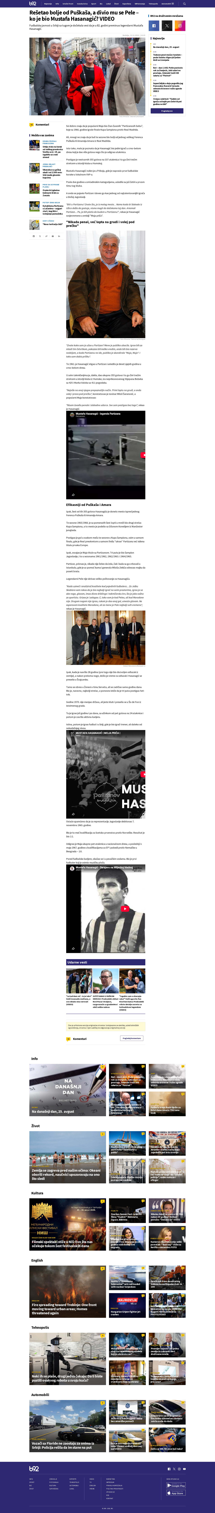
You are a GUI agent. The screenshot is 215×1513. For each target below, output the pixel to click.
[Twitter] (167, 25)
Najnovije (48, 4)
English (35, 1301)
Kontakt (109, 1498)
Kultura (52, 1485)
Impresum (110, 1482)
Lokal (72, 1489)
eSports (73, 1479)
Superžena (53, 1489)
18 (68, 1039)
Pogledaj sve (166, 111)
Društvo (155, 1104)
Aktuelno (155, 1143)
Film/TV (114, 1211)
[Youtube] (184, 1469)
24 (37, 185)
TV (90, 1482)
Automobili (74, 1485)
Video (92, 1479)
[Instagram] (180, 25)
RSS (107, 1495)
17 (37, 165)
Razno (35, 1107)
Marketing (110, 1479)
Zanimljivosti (117, 1440)
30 (37, 221)
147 (37, 142)
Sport (31, 1482)
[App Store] (176, 1493)
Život (31, 1489)
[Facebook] (154, 25)
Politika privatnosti (114, 1489)
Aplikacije (110, 1492)
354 (37, 203)
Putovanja (53, 1482)
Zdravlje (53, 1479)
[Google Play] (176, 1485)
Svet (153, 1073)
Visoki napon (157, 1412)
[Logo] (32, 4)
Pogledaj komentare (132, 1038)
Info (31, 1479)
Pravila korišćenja (114, 1485)
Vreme (92, 1489)
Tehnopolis (74, 1482)
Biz (30, 1485)
